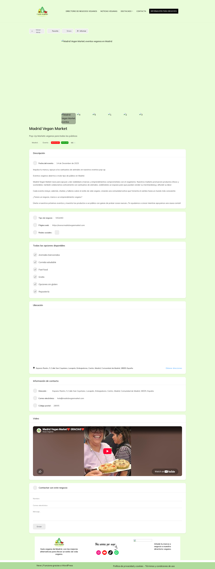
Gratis (41, 277)
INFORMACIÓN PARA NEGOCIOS (164, 11)
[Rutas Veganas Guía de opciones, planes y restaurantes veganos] (44, 11)
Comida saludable (47, 262)
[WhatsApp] (116, 552)
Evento (45, 142)
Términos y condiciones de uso (160, 566)
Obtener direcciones (174, 368)
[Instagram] (98, 552)
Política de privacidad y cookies (128, 566)
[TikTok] (110, 552)
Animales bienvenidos (49, 255)
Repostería (44, 291)
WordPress (67, 565)
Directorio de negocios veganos (81, 11)
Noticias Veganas (109, 11)
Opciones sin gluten (48, 284)
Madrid (35, 142)
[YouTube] (104, 552)
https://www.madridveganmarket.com (68, 225)
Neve (39, 565)
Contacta (141, 11)
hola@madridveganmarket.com (70, 398)
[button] (132, 11)
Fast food (43, 269)
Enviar (39, 526)
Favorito (55, 31)
